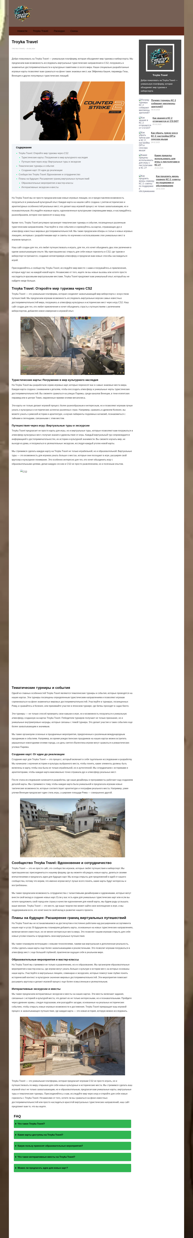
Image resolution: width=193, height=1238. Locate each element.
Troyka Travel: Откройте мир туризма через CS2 (43, 153)
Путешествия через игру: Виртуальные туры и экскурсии (51, 162)
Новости (22, 31)
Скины (74, 31)
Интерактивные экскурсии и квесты (40, 187)
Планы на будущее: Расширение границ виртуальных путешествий (54, 179)
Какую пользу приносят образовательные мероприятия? (50, 1146)
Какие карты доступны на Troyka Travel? (40, 1135)
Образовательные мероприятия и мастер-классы (47, 183)
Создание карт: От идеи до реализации (41, 170)
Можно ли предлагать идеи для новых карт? (43, 1168)
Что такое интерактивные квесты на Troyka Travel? (46, 1157)
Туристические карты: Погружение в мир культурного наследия (54, 157)
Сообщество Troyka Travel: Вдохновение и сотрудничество (49, 174)
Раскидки (59, 31)
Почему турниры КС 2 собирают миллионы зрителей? (163, 103)
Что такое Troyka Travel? (31, 1124)
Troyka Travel (40, 31)
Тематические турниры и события (36, 166)
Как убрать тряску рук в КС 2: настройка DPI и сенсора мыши (164, 136)
